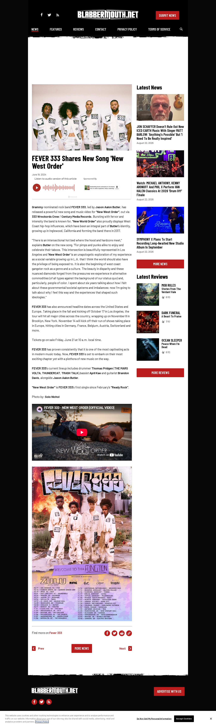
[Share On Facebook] (107, 633)
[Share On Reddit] (122, 633)
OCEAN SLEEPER (172, 340)
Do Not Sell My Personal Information (154, 718)
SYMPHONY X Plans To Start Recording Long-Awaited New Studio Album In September (160, 243)
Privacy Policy (127, 29)
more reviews (160, 373)
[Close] (210, 718)
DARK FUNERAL (171, 312)
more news (160, 264)
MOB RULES (169, 285)
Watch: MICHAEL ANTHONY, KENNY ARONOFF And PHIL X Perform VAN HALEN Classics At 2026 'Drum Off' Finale (159, 189)
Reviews (78, 29)
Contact (100, 29)
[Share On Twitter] (114, 633)
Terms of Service (159, 29)
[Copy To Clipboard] (129, 633)
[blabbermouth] (108, 18)
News (34, 29)
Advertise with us (169, 691)
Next (122, 648)
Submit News (167, 15)
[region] (108, 719)
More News (82, 648)
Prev (41, 648)
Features (56, 29)
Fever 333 (55, 633)
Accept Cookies (184, 718)
